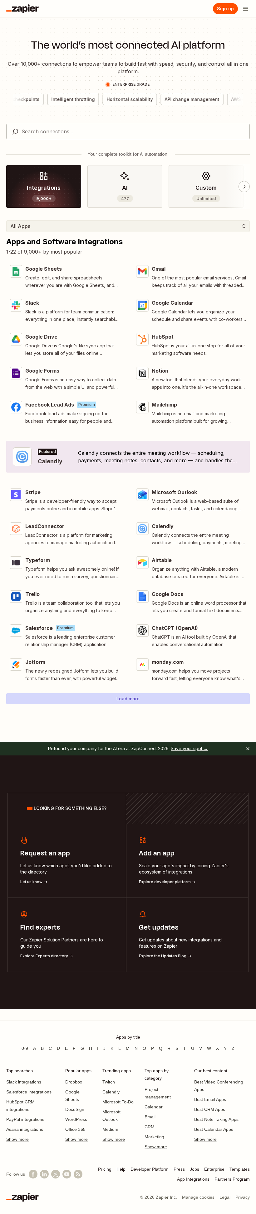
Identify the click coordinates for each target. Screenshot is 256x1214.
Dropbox (73, 1081)
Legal (224, 1197)
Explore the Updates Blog (162, 956)
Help (121, 1169)
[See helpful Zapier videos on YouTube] (66, 1174)
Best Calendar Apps (213, 1129)
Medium (110, 1129)
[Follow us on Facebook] (33, 1174)
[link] (43, 186)
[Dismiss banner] (248, 748)
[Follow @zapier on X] (55, 1174)
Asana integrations (24, 1129)
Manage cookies (198, 1197)
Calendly (111, 1091)
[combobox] (128, 131)
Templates (239, 1169)
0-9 (25, 1048)
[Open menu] (245, 8)
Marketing (154, 1136)
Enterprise (214, 1169)
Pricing (104, 1169)
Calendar (154, 1106)
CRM (150, 1126)
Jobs (194, 1169)
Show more (17, 1139)
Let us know (31, 881)
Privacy (242, 1197)
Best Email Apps (210, 1099)
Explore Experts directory (44, 956)
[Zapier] (22, 8)
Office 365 (75, 1129)
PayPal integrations (25, 1119)
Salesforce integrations (29, 1091)
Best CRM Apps (209, 1109)
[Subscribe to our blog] (78, 1174)
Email (150, 1116)
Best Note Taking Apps (216, 1119)
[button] (128, 698)
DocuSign (74, 1109)
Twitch (108, 1081)
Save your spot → (189, 748)
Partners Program (232, 1179)
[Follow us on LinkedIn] (44, 1174)
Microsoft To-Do (118, 1101)
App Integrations (193, 1179)
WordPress (76, 1119)
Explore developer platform (165, 881)
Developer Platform (149, 1169)
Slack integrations (23, 1081)
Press (179, 1169)
